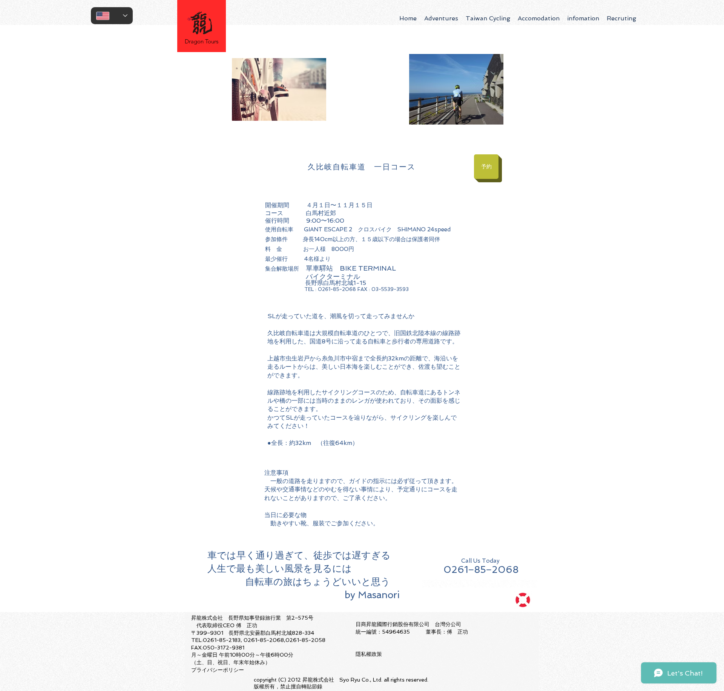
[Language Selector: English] (112, 15)
